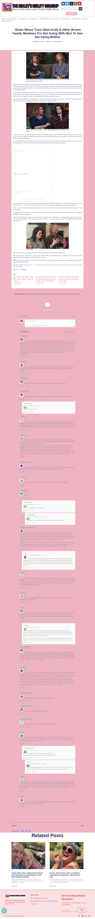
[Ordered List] (34, 326)
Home (3, 19)
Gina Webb (24, 336)
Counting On (33, 19)
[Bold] (26, 326)
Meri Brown (48, 294)
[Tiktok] (75, 3)
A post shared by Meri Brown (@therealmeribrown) (33, 199)
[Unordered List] (36, 326)
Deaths (28, 294)
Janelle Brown (34, 294)
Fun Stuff (55, 19)
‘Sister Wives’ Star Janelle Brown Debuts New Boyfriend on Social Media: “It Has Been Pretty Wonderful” (27, 875)
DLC (31, 627)
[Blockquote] (38, 326)
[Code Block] (41, 326)
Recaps (85, 19)
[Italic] (28, 326)
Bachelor (23, 19)
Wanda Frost (32, 405)
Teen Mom (66, 19)
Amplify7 (12, 916)
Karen (22, 796)
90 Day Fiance (12, 19)
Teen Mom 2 (76, 19)
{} (44, 325)
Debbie (29, 762)
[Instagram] (71, 3)
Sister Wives (45, 19)
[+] (47, 325)
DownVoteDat (28, 403)
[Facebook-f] (79, 916)
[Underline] (30, 326)
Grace (31, 749)
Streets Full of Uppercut (35, 555)
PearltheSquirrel (36, 763)
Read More (14, 886)
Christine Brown (21, 294)
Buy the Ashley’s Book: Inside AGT (39, 898)
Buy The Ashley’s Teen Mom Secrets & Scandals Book (44, 901)
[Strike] (32, 326)
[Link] (43, 326)
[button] (23, 831)
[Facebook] (63, 3)
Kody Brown (41, 294)
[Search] (80, 8)
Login (73, 316)
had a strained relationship (31, 255)
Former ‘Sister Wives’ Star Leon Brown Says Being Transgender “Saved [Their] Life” (65, 875)
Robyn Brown (55, 294)
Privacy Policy (34, 904)
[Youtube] (79, 3)
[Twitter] (67, 3)
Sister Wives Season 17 (73, 294)
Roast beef (32, 504)
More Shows (6, 21)
